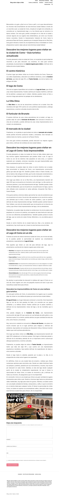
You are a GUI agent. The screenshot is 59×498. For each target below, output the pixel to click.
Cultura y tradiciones (33, 2)
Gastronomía (47, 4)
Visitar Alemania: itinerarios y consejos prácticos (26, 485)
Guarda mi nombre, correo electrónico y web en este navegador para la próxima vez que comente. (27, 460)
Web (7, 453)
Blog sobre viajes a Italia (17, 2)
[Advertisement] (29, 14)
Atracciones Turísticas (44, 0)
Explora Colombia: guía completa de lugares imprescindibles (31, 481)
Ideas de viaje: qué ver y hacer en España (35, 483)
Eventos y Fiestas (49, 2)
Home (36, 0)
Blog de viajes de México (12, 480)
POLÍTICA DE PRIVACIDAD (28, 474)
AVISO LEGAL (38, 474)
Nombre (8, 439)
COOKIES (20, 474)
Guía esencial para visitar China (28, 484)
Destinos (41, 2)
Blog (52, 0)
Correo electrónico (11, 446)
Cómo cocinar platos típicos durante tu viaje (28, 480)
